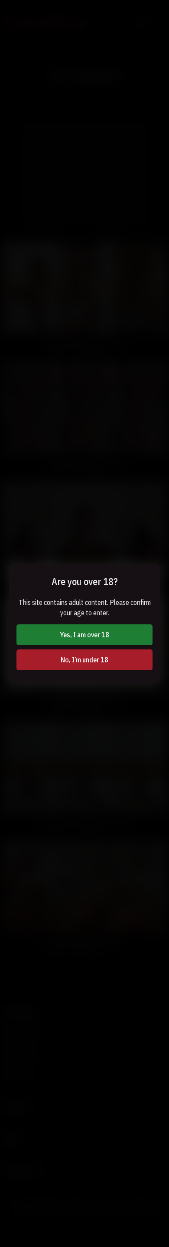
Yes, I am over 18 (84, 634)
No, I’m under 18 (84, 659)
